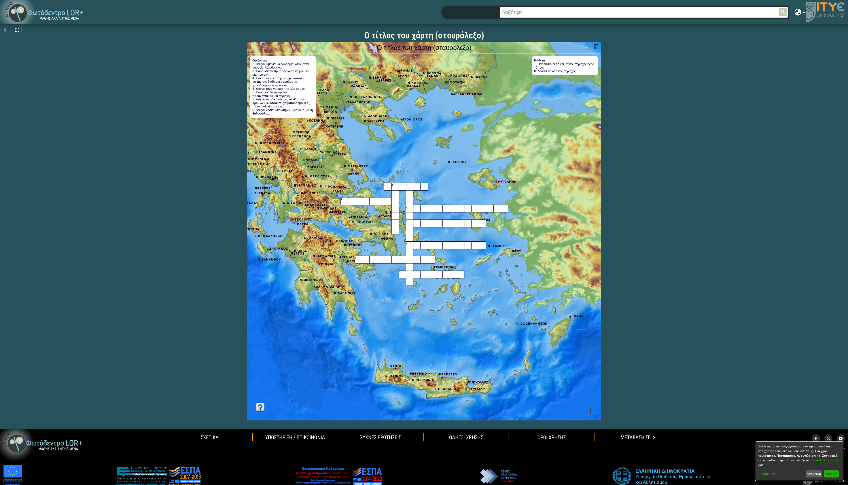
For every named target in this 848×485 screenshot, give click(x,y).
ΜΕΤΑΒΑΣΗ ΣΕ (636, 437)
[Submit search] (783, 12)
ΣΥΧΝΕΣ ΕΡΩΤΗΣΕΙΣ (380, 437)
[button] (44, 12)
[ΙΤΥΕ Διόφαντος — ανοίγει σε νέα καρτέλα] (825, 12)
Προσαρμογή (767, 473)
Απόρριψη (814, 473)
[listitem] (816, 438)
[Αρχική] (43, 443)
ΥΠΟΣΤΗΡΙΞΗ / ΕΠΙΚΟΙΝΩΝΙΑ (295, 437)
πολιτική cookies (827, 460)
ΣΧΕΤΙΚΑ (210, 437)
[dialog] (799, 461)
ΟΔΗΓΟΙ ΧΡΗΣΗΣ (466, 437)
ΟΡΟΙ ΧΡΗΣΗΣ (552, 437)
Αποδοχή (831, 473)
